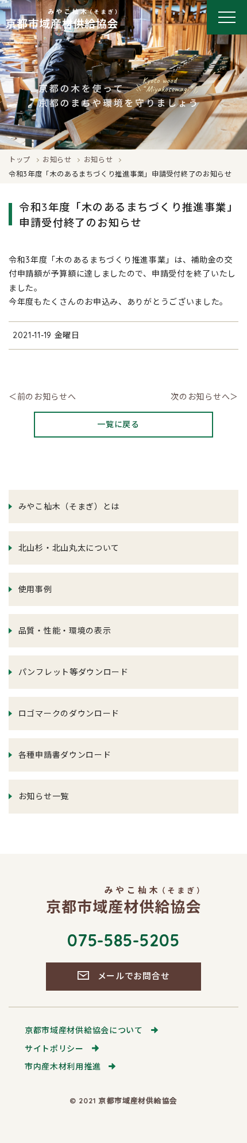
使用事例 (35, 589)
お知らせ (57, 159)
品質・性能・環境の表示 (64, 631)
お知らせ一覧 (43, 796)
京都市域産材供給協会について (84, 1030)
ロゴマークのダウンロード (68, 713)
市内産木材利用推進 (63, 1066)
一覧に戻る (118, 424)
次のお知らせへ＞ (204, 397)
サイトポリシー (54, 1049)
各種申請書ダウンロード (64, 755)
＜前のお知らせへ (42, 397)
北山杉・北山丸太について (68, 548)
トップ (19, 159)
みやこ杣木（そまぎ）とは (68, 506)
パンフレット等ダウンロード (73, 672)
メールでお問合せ (134, 976)
